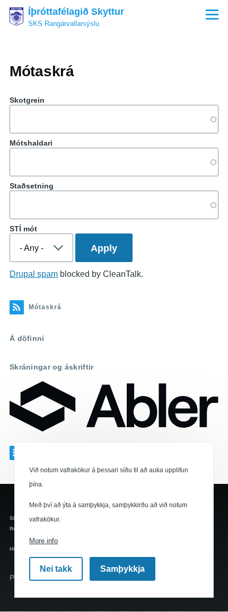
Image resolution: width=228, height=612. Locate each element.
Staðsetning (32, 186)
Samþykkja (122, 568)
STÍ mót (23, 228)
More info (43, 541)
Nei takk (56, 568)
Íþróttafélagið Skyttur (76, 11)
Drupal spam (34, 273)
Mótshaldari (31, 143)
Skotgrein (27, 100)
